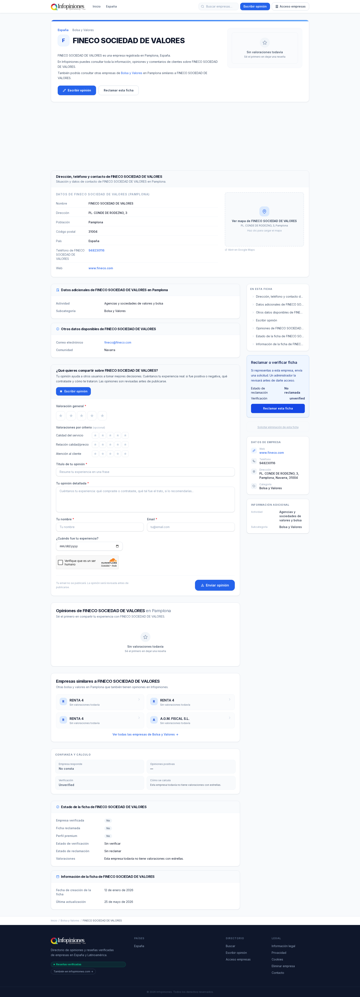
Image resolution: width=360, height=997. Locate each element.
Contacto (278, 972)
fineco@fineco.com (117, 342)
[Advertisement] (180, 136)
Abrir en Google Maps (241, 249)
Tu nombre (65, 519)
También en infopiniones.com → (73, 971)
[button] (264, 219)
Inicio (97, 6)
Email (152, 519)
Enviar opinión (217, 585)
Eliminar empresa (283, 966)
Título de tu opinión (71, 464)
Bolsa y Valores (83, 30)
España (111, 6)
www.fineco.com (101, 268)
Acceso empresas (293, 6)
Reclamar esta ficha (119, 90)
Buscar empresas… (219, 6)
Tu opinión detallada (72, 483)
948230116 (96, 250)
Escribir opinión (255, 6)
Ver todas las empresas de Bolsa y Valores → (145, 734)
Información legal (283, 946)
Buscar (230, 946)
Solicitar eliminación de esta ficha (278, 427)
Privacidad (279, 952)
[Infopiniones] (69, 6)
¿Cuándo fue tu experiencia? (77, 538)
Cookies (277, 959)
